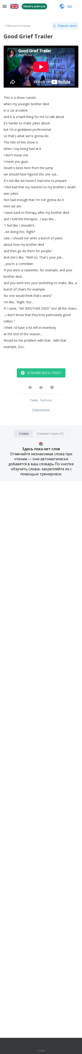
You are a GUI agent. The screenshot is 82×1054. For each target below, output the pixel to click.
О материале (41, 409)
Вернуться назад (19, 25)
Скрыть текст (67, 25)
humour (46, 400)
